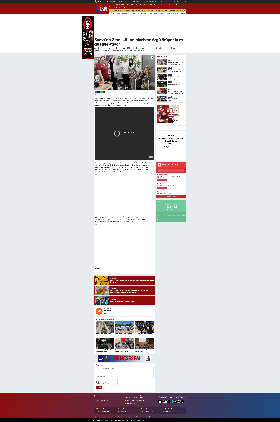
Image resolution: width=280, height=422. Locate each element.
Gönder (99, 387)
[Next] (179, 397)
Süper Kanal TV (109, 310)
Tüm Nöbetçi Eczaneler (171, 196)
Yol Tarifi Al (172, 179)
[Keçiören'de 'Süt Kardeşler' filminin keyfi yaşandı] (105, 343)
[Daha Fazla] (104, 92)
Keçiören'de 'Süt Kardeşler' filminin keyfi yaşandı (103, 350)
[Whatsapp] (181, 397)
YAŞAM (96, 36)
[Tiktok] (173, 397)
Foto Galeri (121, 4)
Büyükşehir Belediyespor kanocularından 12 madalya (175, 100)
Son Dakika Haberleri (147, 411)
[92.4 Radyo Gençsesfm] (88, 37)
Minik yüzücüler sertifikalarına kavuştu (174, 70)
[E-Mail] (105, 313)
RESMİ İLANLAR (121, 7)
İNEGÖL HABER (135, 10)
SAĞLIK (136, 417)
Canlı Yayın (148, 4)
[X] (160, 397)
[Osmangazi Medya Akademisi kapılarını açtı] (144, 343)
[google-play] (177, 401)
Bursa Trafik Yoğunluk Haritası (172, 408)
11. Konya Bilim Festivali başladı (143, 333)
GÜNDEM (126, 10)
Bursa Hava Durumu (125, 408)
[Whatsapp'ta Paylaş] (101, 92)
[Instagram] (165, 397)
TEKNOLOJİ (147, 417)
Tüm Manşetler (124, 411)
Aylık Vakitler (161, 220)
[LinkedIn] (168, 397)
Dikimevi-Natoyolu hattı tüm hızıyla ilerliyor (103, 334)
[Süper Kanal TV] (102, 8)
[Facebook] (158, 397)
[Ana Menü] (182, 7)
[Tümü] (183, 56)
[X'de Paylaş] (98, 92)
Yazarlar (139, 4)
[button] (184, 11)
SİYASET (172, 10)
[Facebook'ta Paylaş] (96, 92)
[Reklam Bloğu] (171, 146)
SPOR (179, 10)
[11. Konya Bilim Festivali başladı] (144, 327)
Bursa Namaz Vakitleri (148, 408)
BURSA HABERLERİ (147, 10)
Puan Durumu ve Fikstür (103, 411)
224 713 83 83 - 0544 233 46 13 (135, 400)
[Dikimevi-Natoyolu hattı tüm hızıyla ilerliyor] (105, 327)
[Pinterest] (163, 397)
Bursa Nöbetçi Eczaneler (103, 408)
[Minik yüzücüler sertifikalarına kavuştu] (124, 327)
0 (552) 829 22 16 (163, 179)
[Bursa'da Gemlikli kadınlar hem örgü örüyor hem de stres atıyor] (124, 72)
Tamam (184, 419)
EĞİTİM (158, 10)
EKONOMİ (165, 10)
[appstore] (164, 401)
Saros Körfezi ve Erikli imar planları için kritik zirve (122, 350)
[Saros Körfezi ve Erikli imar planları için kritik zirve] (124, 343)
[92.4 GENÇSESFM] (124, 358)
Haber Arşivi (168, 411)
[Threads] (176, 397)
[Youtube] (171, 397)
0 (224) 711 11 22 (162, 188)
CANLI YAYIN (117, 10)
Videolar (130, 4)
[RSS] (184, 397)
